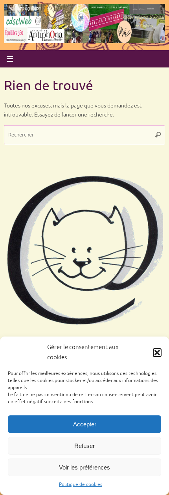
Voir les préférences (84, 467)
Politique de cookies (80, 485)
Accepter (84, 424)
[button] (157, 353)
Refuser (84, 445)
